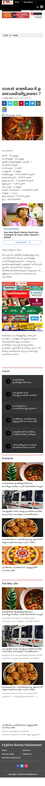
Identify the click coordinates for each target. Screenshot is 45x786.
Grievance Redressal (11, 756)
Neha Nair (8, 98)
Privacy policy (8, 752)
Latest (5, 371)
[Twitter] (22, 764)
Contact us (27, 752)
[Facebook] (18, 764)
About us (26, 748)
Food (15, 36)
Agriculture (28, 2)
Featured (7, 458)
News (17, 2)
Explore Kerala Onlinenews (22, 743)
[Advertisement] (22, 62)
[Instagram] (26, 764)
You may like (10, 583)
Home (5, 36)
